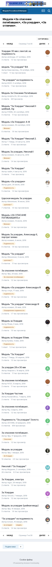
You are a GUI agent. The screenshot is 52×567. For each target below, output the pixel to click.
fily (8, 410)
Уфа (9, 274)
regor (9, 482)
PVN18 (10, 112)
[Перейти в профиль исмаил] (47, 123)
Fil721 (9, 383)
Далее (42, 44)
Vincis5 (10, 495)
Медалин (11, 469)
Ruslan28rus (12, 397)
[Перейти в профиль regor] (47, 480)
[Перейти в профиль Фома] (47, 322)
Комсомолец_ (13, 70)
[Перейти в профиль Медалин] (47, 467)
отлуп (9, 290)
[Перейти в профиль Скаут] (47, 81)
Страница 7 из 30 (26, 44)
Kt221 (9, 83)
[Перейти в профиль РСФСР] (47, 506)
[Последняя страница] (48, 44)
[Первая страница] (3, 44)
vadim (9, 171)
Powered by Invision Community (26, 563)
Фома (9, 324)
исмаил (10, 125)
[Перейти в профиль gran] (47, 182)
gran (9, 184)
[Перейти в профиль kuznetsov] (47, 216)
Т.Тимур (10, 142)
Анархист (11, 370)
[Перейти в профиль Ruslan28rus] (47, 394)
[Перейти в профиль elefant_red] (47, 140)
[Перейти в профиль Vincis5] (47, 493)
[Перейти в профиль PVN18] (47, 107)
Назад (10, 44)
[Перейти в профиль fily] (47, 408)
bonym (10, 522)
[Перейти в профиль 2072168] (47, 421)
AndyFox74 (11, 96)
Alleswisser (12, 201)
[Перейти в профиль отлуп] (47, 288)
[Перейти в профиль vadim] (47, 169)
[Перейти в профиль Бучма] (47, 338)
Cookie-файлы (26, 560)
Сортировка (43, 39)
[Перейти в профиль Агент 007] (47, 450)
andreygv (11, 57)
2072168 (10, 423)
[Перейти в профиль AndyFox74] (47, 94)
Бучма (10, 341)
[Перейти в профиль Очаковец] (47, 52)
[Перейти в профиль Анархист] (47, 368)
